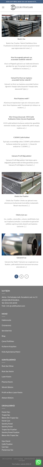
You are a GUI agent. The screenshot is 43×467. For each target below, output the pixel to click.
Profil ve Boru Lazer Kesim (12, 392)
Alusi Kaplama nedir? (21, 98)
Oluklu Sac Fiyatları (21, 196)
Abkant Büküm (8, 398)
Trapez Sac (6, 415)
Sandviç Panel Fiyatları (10, 432)
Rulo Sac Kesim (8, 371)
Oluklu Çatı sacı (21, 215)
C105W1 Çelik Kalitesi (21, 137)
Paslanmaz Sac (7, 450)
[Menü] (3, 7)
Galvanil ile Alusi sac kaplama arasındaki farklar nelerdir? (21, 79)
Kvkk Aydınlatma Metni (11, 352)
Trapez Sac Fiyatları (9, 429)
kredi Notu (3, 438)
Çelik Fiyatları (7, 444)
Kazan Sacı (6, 412)
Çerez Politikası (8, 341)
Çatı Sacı (5, 447)
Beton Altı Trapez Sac (10, 418)
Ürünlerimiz (6, 325)
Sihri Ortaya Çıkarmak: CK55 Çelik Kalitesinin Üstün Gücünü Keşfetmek (21, 118)
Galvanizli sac (21, 258)
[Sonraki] (27, 276)
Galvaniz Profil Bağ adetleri (21, 156)
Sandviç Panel (7, 424)
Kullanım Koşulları (9, 346)
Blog (3, 336)
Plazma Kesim (7, 382)
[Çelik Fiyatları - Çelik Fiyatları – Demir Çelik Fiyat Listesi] (21, 7)
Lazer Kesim (6, 376)
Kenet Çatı (6, 421)
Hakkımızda (6, 320)
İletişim (22, 460)
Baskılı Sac (21, 39)
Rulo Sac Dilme (7, 366)
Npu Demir (6, 441)
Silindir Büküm (7, 387)
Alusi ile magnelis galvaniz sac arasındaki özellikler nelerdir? (21, 58)
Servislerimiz (7, 330)
